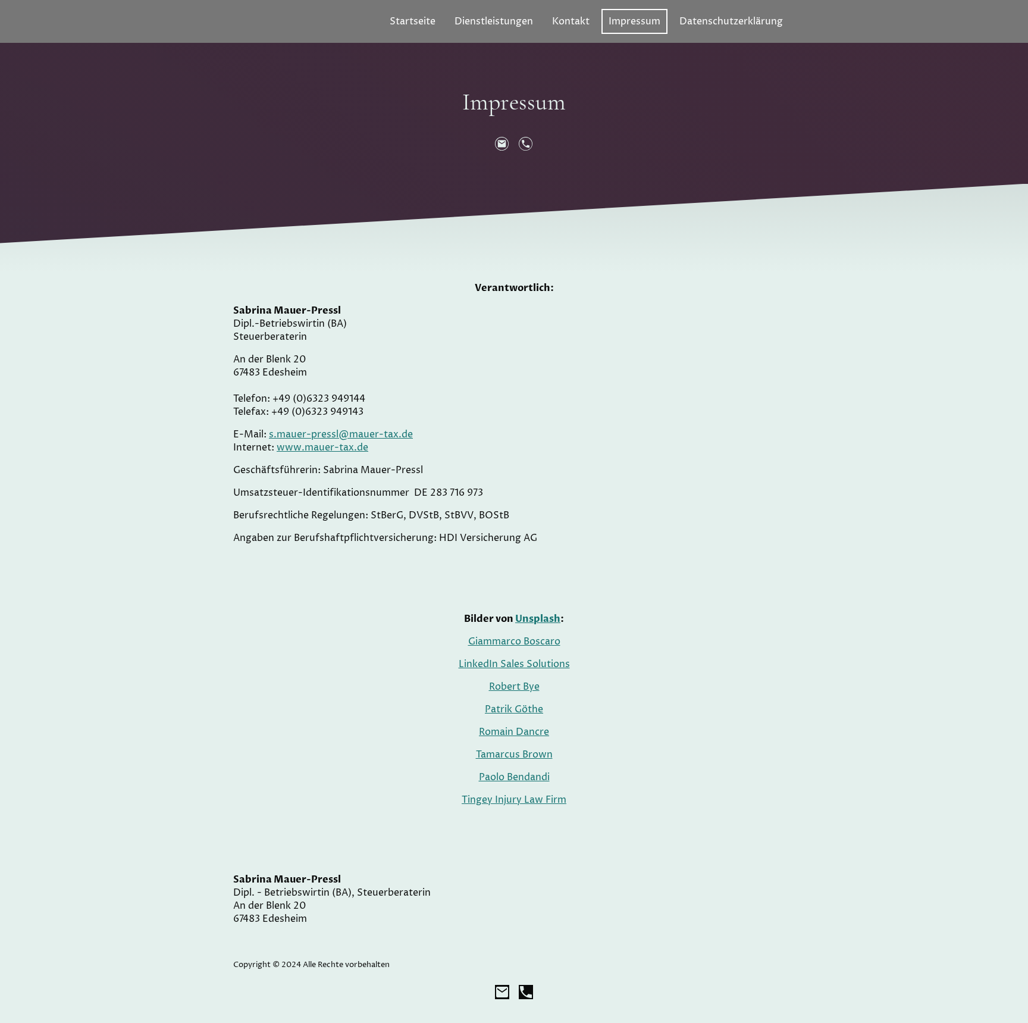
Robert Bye (514, 686)
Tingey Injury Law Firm (514, 799)
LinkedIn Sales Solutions (514, 664)
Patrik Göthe (514, 709)
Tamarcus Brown (514, 754)
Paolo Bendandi (514, 777)
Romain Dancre (514, 732)
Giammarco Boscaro (514, 641)
